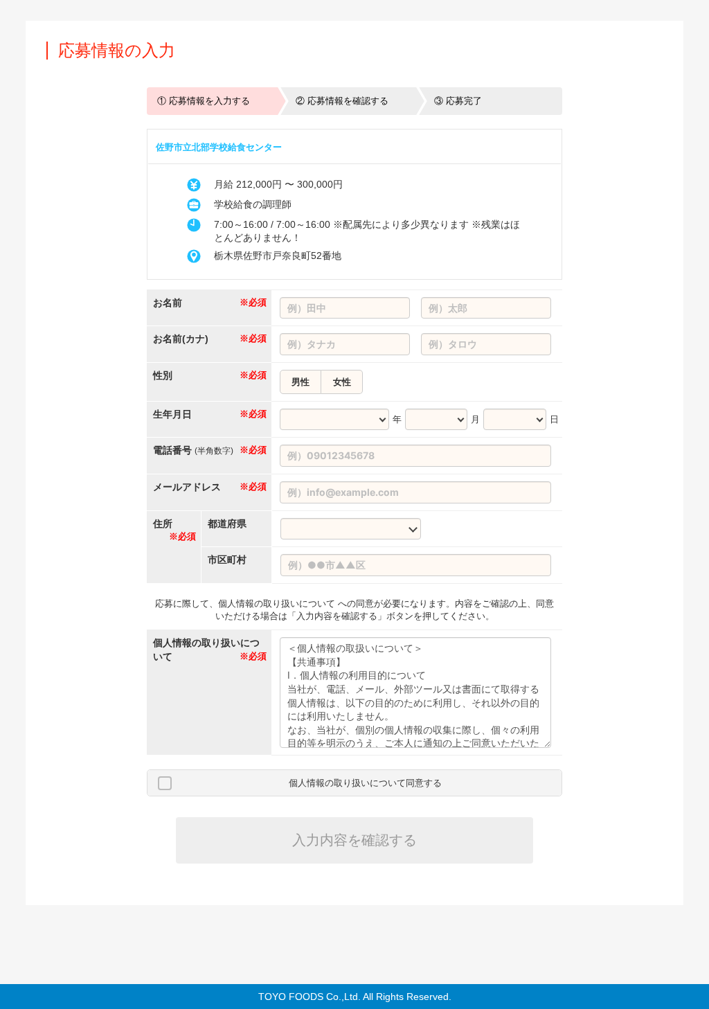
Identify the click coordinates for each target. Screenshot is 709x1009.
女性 (342, 382)
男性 (300, 382)
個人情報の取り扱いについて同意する (365, 783)
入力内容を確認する (354, 840)
